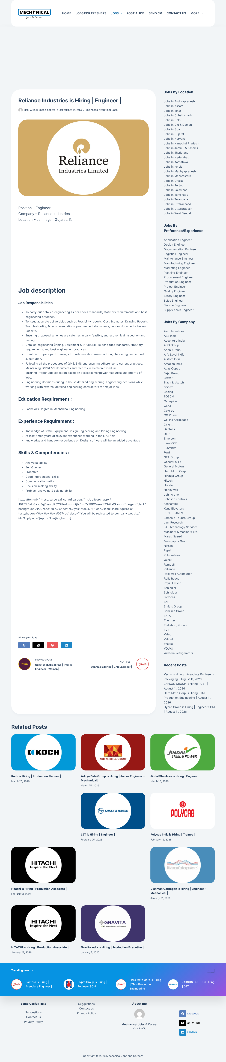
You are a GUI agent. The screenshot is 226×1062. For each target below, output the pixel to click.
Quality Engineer (175, 291)
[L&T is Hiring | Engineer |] (113, 811)
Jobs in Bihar (172, 110)
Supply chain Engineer (179, 310)
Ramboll (169, 564)
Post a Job (135, 13)
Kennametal (171, 503)
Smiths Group (173, 606)
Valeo (167, 634)
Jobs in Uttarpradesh (178, 208)
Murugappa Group (176, 541)
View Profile (139, 1028)
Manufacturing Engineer (180, 263)
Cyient (168, 424)
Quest (168, 559)
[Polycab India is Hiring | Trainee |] (182, 811)
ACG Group (171, 345)
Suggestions (33, 1012)
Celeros (169, 410)
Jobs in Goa (172, 129)
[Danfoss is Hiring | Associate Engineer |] (16, 984)
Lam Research (173, 522)
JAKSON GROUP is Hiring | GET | (186, 683)
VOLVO (168, 648)
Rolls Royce (171, 578)
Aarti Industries (174, 331)
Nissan (168, 546)
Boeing (168, 392)
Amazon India (173, 364)
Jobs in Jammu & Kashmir (181, 148)
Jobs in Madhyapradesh (180, 171)
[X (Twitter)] (38, 645)
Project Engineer (175, 286)
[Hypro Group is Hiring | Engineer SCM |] (69, 984)
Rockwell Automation (178, 573)
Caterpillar (171, 401)
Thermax (170, 620)
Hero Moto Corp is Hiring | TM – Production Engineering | (145, 984)
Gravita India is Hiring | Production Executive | (112, 947)
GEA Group (171, 457)
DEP (167, 434)
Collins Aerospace (176, 419)
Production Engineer (177, 282)
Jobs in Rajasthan (175, 190)
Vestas (168, 643)
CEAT (167, 406)
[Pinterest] (52, 645)
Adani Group (172, 350)
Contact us (176, 13)
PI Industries (172, 555)
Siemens (169, 597)
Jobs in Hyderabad (176, 157)
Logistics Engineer (176, 254)
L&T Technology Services (180, 527)
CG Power (170, 415)
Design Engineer (175, 244)
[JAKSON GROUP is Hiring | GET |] (173, 984)
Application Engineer (178, 240)
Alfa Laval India (174, 354)
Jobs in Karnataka (176, 162)
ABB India (170, 335)
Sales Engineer (173, 300)
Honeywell (171, 489)
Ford (167, 452)
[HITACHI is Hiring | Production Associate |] (43, 923)
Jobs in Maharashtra (177, 176)
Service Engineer (175, 305)
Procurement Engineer (179, 277)
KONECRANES (173, 513)
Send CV (155, 13)
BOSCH (169, 396)
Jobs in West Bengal (177, 213)
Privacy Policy (33, 1021)
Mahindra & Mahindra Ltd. (181, 532)
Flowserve (170, 443)
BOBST (168, 387)
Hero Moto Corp (175, 471)
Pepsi (167, 550)
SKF (166, 602)
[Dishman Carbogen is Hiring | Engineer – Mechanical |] (182, 865)
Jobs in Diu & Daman (178, 124)
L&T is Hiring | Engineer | (98, 834)
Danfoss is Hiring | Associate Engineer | (38, 984)
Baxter (168, 378)
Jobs (115, 13)
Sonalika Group (174, 611)
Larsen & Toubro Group (179, 518)
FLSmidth (170, 448)
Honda (168, 485)
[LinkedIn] (66, 645)
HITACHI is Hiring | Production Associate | (40, 947)
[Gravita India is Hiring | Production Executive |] (113, 923)
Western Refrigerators (178, 653)
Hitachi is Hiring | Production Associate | (39, 889)
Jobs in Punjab (173, 185)
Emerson (170, 438)
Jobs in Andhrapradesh (179, 101)
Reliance (169, 569)
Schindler (170, 588)
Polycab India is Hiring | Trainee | (172, 834)
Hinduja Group (173, 476)
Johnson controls (175, 499)
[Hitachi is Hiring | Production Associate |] (43, 865)
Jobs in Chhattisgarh (178, 115)
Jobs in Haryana (175, 138)
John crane (171, 494)
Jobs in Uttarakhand (177, 204)
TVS (166, 630)
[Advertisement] (113, 52)
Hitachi (168, 480)
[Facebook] (24, 645)
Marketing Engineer (177, 268)
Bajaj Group (171, 373)
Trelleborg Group (175, 625)
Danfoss (169, 429)
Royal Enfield (172, 583)
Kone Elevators (174, 508)
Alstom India (172, 359)
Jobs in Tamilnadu (176, 194)
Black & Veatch (174, 382)
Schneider (170, 592)
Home (66, 13)
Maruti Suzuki (173, 536)
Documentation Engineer (180, 249)
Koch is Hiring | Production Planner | (36, 776)
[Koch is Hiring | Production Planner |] (43, 752)
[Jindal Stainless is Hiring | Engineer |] (182, 752)
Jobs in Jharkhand (176, 152)
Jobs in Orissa (173, 180)
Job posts (92, 110)
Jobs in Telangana (176, 199)
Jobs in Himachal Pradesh (181, 143)
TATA (167, 616)
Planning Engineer (176, 272)
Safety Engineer (174, 296)
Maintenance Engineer (178, 258)
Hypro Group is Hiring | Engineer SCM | (92, 984)
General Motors (174, 466)
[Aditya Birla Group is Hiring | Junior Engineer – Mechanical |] (113, 752)
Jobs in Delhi (172, 120)
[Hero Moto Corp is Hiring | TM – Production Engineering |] (121, 984)
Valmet (168, 639)
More (195, 13)
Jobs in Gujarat (174, 134)
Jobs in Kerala (173, 166)
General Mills (172, 462)
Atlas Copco (172, 368)
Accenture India (174, 340)
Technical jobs (108, 110)
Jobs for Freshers (91, 13)
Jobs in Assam (173, 106)
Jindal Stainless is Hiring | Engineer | (175, 776)
